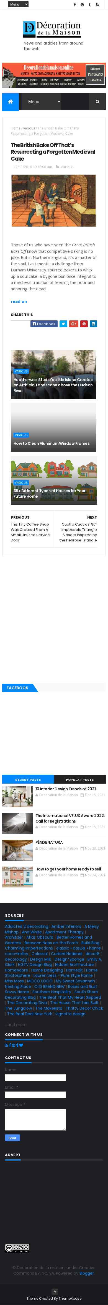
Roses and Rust (82, 986)
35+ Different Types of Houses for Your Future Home (50, 493)
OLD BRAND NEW (49, 986)
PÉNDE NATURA (49, 842)
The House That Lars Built (74, 1002)
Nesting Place (18, 986)
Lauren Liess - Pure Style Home (63, 975)
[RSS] (6, 1045)
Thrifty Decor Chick (84, 1008)
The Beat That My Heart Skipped (70, 997)
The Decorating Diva (27, 1002)
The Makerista (48, 1008)
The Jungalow (18, 1008)
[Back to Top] (55, 1292)
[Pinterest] (13, 1045)
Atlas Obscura (39, 937)
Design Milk (40, 959)
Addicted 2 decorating (26, 926)
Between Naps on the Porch (51, 943)
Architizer (14, 937)
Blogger (86, 1273)
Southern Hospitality (51, 992)
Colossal (40, 953)
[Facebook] (10, 1045)
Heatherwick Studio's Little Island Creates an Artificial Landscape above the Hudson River (53, 385)
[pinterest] (82, 5)
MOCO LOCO (40, 981)
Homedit (74, 970)
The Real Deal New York (29, 1014)
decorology (16, 959)
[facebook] (75, 5)
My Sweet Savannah (75, 981)
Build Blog (90, 943)
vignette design (70, 1014)
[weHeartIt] (21, 1045)
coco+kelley (16, 953)
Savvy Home (17, 992)
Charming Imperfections (29, 948)
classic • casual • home (78, 948)
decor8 (92, 953)
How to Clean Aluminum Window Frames (51, 443)
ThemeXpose (70, 1298)
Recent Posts (28, 779)
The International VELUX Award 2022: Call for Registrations (70, 818)
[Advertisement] (54, 335)
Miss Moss (14, 981)
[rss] (97, 5)
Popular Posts (80, 779)
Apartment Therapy (64, 932)
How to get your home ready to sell (68, 869)
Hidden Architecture (74, 964)
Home (15, 128)
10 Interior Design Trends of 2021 (65, 789)
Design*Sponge (69, 959)
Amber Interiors (66, 926)
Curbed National (66, 953)
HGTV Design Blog (35, 964)
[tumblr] (90, 5)
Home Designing (47, 970)
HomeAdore (16, 970)
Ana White (32, 932)
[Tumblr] (17, 1045)
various (29, 128)
